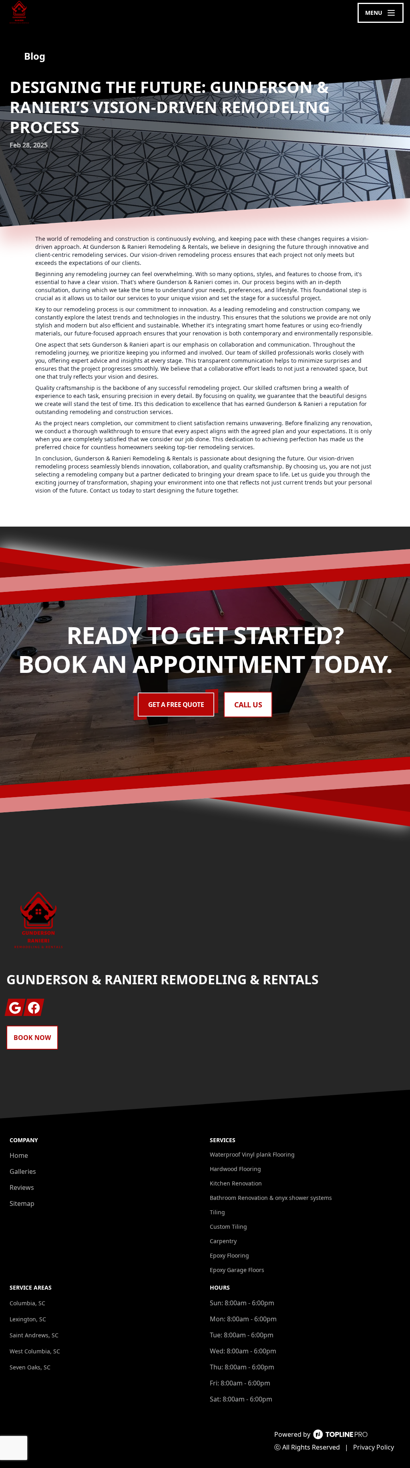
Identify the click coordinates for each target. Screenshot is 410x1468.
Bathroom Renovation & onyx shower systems (271, 1197)
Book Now (32, 1037)
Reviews (22, 1187)
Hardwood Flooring (235, 1169)
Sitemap (22, 1203)
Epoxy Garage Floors (237, 1270)
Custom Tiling (228, 1226)
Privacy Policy (373, 1447)
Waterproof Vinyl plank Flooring (252, 1154)
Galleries (23, 1171)
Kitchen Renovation (236, 1183)
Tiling (217, 1212)
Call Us (248, 704)
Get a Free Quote (176, 704)
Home (19, 1155)
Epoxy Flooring (229, 1255)
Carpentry (223, 1241)
